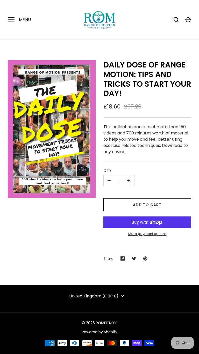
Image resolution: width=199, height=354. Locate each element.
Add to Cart (147, 204)
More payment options (147, 233)
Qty (107, 170)
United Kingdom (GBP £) (93, 296)
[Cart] (188, 19)
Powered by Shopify (99, 332)
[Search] (176, 19)
